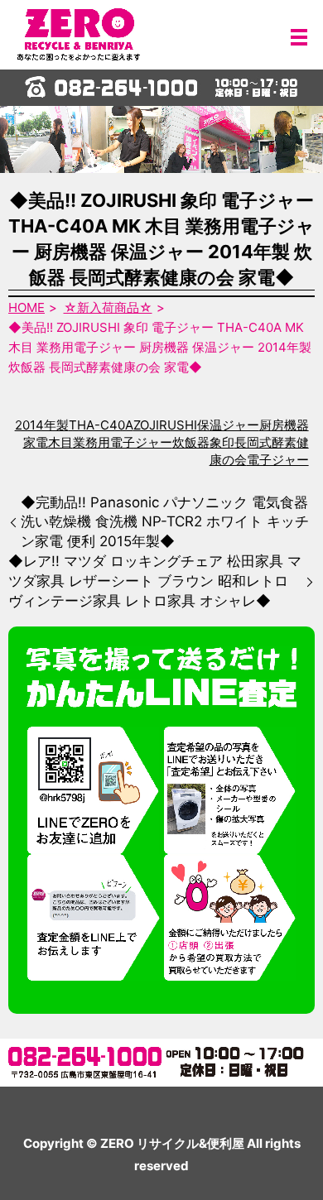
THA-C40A (101, 425)
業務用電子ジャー (122, 442)
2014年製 (42, 425)
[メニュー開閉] (299, 37)
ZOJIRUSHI (165, 425)
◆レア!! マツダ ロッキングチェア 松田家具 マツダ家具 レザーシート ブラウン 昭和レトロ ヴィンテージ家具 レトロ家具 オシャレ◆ (154, 581)
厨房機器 (284, 425)
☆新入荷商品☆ (108, 307)
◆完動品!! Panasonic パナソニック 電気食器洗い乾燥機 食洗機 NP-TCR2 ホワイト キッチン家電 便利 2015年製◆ (165, 522)
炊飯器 (191, 442)
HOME (26, 307)
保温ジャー (228, 425)
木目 (60, 442)
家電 (35, 442)
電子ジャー (278, 460)
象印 (222, 442)
